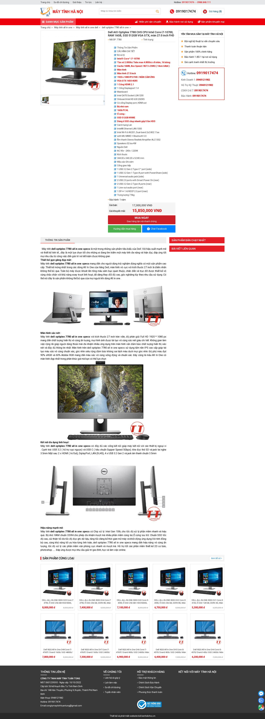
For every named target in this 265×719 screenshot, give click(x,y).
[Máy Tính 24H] (63, 11)
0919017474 (186, 11)
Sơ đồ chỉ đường (112, 687)
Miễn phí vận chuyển (150, 21)
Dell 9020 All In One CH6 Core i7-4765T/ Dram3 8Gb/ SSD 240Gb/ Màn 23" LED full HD (132, 652)
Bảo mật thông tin (147, 678)
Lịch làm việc (111, 682)
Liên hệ (98, 2)
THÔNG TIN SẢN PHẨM (57, 240)
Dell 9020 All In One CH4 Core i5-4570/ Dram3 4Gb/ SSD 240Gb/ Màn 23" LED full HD (207, 652)
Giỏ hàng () (215, 11)
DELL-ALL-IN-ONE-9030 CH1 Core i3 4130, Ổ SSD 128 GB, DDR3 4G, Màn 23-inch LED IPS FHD (207, 603)
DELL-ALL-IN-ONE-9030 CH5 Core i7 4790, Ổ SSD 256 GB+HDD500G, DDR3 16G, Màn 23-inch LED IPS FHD (58, 603)
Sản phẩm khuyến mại (213, 21)
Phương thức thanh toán (150, 692)
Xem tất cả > (216, 558)
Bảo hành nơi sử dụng (181, 21)
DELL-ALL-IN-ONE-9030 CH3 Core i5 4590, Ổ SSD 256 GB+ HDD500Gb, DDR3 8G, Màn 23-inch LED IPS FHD (132, 603)
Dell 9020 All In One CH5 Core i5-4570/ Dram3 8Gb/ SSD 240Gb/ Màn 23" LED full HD (170, 652)
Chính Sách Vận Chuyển (150, 687)
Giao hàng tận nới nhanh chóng (142, 219)
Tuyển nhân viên (113, 692)
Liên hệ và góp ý (112, 678)
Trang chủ (45, 27)
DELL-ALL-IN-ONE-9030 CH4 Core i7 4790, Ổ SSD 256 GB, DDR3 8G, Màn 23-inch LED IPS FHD (95, 603)
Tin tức (88, 2)
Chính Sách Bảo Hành (149, 682)
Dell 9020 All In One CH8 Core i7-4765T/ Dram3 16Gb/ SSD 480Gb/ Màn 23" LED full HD (58, 652)
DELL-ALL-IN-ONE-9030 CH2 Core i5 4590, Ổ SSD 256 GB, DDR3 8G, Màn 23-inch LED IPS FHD (170, 603)
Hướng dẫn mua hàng (124, 228)
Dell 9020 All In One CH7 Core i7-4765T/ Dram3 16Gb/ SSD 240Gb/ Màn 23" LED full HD (95, 652)
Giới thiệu (77, 2)
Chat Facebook (159, 228)
